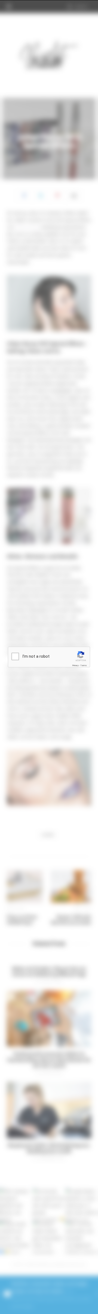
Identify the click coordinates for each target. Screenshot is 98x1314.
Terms (83, 665)
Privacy (75, 665)
